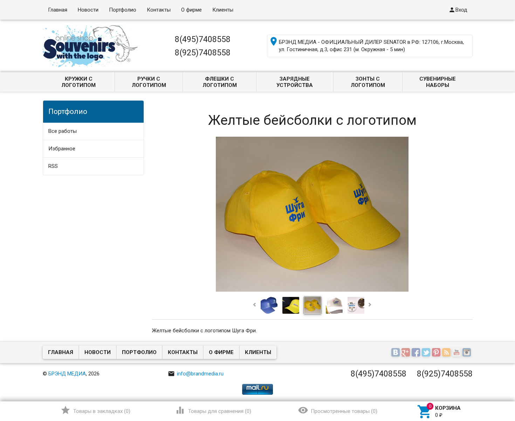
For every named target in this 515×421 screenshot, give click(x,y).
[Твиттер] (427, 353)
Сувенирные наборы (437, 82)
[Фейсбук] (417, 353)
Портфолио (122, 10)
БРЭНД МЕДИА (67, 374)
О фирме (191, 10)
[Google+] (406, 353)
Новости (88, 10)
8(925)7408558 (203, 52)
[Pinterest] (437, 353)
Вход (457, 9)
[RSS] (447, 353)
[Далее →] (312, 290)
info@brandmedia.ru (196, 374)
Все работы (62, 131)
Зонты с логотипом (368, 82)
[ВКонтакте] (396, 353)
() (95, 410)
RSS (53, 166)
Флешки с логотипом (219, 82)
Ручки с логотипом (149, 82)
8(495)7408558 (203, 39)
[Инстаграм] (467, 353)
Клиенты (222, 10)
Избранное (61, 148)
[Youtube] (457, 353)
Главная (57, 10)
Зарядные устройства (294, 82)
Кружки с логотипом (78, 82)
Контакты (159, 10)
